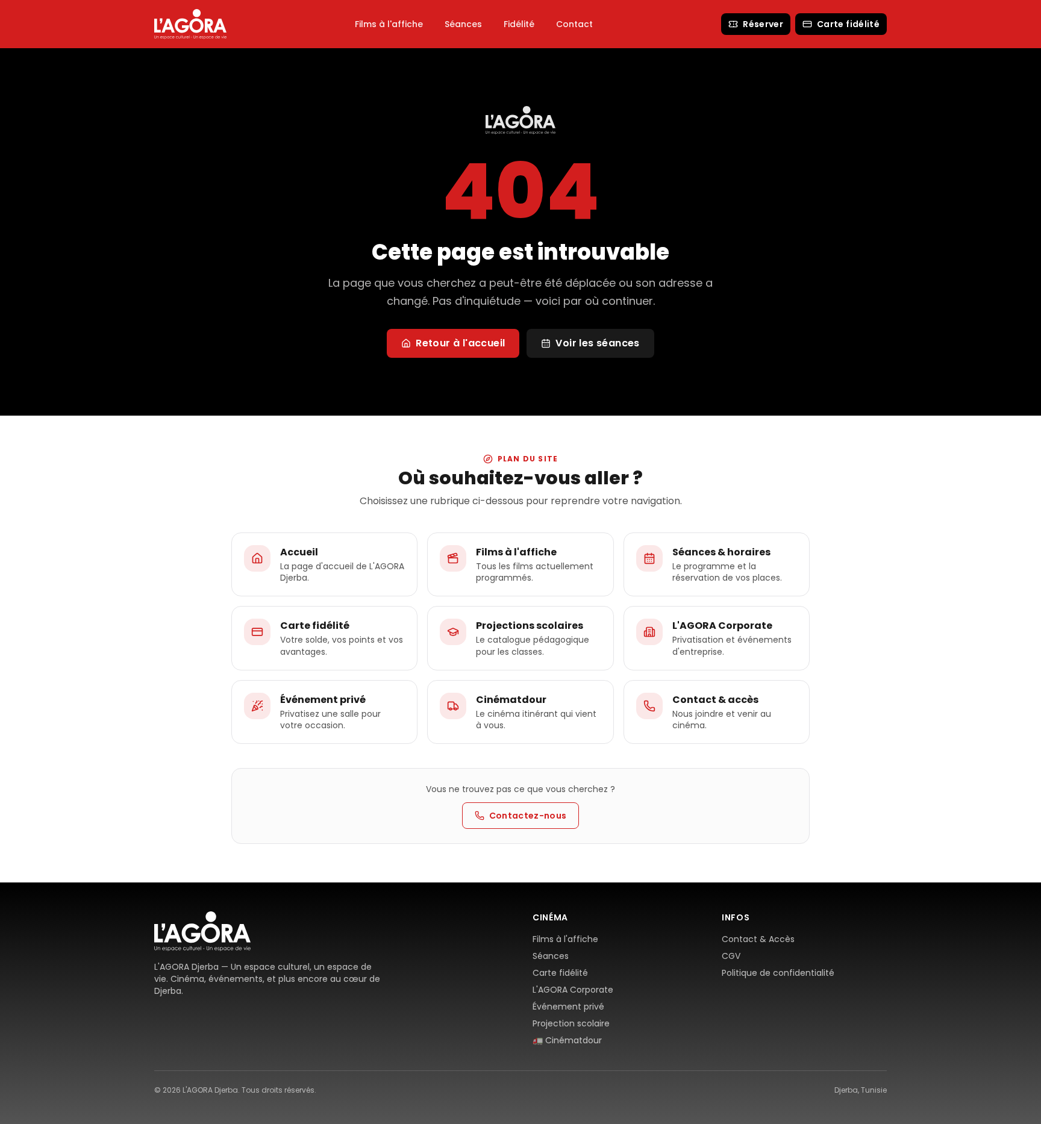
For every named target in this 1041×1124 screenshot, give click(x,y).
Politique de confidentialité (778, 973)
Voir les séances (597, 343)
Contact (574, 24)
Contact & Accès (758, 939)
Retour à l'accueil (460, 343)
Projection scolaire (571, 1023)
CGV (731, 956)
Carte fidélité (848, 24)
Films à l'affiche (389, 24)
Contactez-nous (528, 816)
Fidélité (519, 24)
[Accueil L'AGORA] (190, 24)
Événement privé (568, 1007)
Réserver (763, 24)
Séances (463, 24)
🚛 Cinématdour (567, 1040)
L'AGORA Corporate (573, 990)
